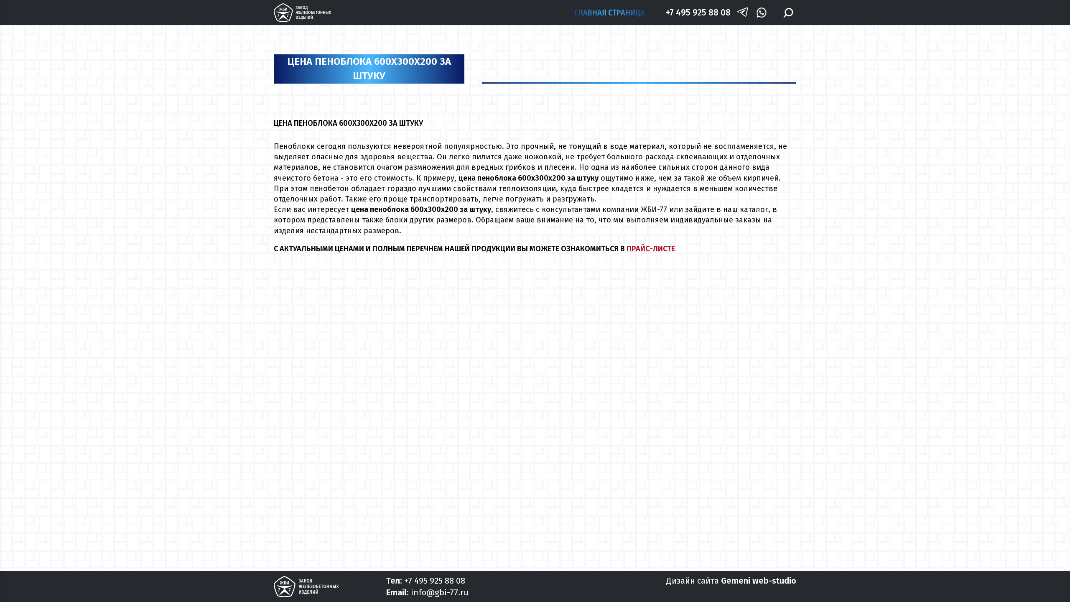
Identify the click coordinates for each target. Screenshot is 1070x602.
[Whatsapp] (761, 13)
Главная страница (610, 13)
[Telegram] (742, 13)
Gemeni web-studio (758, 581)
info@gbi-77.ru (440, 592)
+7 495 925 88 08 (698, 12)
